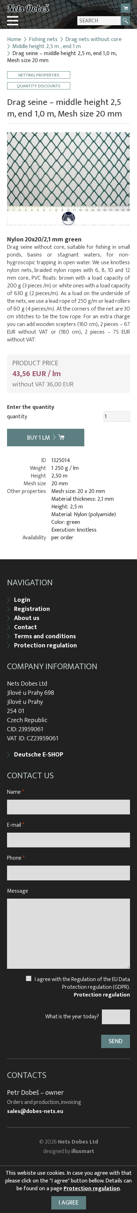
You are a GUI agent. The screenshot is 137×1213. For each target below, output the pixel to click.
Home (14, 39)
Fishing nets (43, 39)
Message (17, 891)
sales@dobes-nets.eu (35, 1111)
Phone (16, 858)
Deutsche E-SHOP (38, 754)
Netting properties (38, 75)
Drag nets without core (93, 39)
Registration (32, 609)
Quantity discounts (38, 85)
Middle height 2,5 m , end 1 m (46, 46)
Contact (25, 627)
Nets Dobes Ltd (78, 1142)
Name (15, 792)
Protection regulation (45, 645)
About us (26, 618)
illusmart (82, 1151)
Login (22, 600)
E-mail (15, 825)
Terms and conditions (45, 636)
